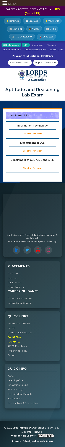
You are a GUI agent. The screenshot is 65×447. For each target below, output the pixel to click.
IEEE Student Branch (20, 394)
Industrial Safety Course (35, 49)
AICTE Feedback (17, 346)
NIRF (26, 45)
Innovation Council (18, 384)
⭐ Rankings (12, 20)
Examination (37, 45)
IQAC (11, 375)
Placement (51, 45)
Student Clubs (56, 49)
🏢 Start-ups (15, 28)
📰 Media (51, 28)
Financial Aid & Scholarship (23, 403)
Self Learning (15, 389)
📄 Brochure (32, 20)
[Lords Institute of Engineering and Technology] (32, 75)
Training (12, 278)
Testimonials (15, 282)
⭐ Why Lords (52, 20)
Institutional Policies (19, 323)
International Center (12, 49)
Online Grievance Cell (20, 332)
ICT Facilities (15, 398)
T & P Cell (13, 273)
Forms (11, 328)
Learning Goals (16, 380)
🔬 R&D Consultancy (22, 36)
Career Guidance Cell (20, 298)
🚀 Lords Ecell (46, 36)
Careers (12, 355)
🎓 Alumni (34, 28)
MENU (13, 4)
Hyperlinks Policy (17, 350)
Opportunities (16, 287)
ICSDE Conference (11, 45)
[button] (5, 3)
